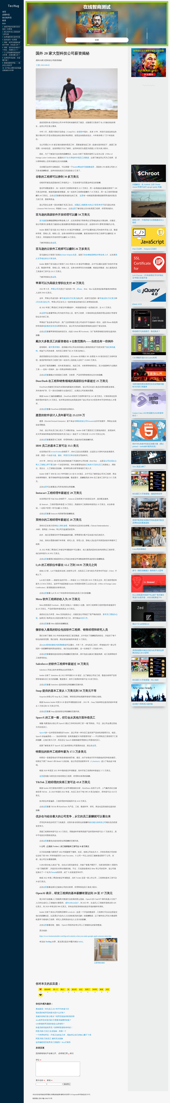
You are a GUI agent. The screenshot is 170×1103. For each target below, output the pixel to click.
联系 (4, 21)
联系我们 (36, 1098)
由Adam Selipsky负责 (68, 255)
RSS (4, 24)
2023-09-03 (45, 65)
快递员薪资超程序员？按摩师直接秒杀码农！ (54, 1027)
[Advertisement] (77, 980)
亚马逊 (42, 221)
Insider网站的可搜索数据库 (83, 167)
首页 (4, 12)
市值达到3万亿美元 (69, 298)
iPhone (79, 289)
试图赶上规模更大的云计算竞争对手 (89, 205)
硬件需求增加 (54, 347)
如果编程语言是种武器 (12, 37)
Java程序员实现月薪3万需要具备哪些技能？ (53, 1020)
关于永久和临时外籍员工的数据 (76, 158)
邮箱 (50, 1080)
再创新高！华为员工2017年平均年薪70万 (52, 1009)
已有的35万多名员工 (94, 465)
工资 (38, 65)
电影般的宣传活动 (50, 326)
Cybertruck (95, 761)
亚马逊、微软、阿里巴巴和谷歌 (63, 455)
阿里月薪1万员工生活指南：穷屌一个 (51, 1031)
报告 (80, 132)
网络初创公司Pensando (85, 421)
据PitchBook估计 (72, 903)
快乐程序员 (7, 18)
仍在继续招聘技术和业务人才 (96, 255)
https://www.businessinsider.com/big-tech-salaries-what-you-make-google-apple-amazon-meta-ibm (75, 936)
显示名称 (40, 1080)
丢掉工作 (84, 618)
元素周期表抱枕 (99, 963)
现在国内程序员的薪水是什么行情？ (50, 1013)
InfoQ (80, 942)
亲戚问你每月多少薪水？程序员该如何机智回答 (55, 1016)
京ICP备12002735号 (45, 1098)
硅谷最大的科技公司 (97, 822)
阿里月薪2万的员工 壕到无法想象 (49, 1039)
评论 (38, 1060)
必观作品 (6, 15)
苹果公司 (54, 289)
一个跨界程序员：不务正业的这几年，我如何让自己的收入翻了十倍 (63, 1035)
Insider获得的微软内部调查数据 (54, 645)
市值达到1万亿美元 (107, 298)
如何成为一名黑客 (10, 40)
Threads (53, 872)
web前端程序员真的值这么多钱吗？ (50, 1024)
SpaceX (42, 733)
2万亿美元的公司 (43, 302)
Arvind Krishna (56, 452)
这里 (55, 196)
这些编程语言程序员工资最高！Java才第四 (53, 1042)
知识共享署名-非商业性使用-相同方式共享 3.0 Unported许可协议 (63, 1094)
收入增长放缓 (61, 526)
